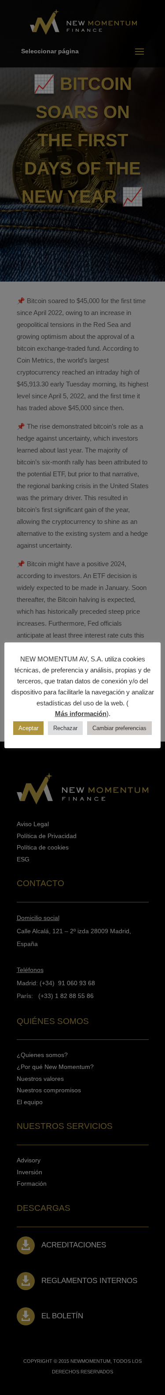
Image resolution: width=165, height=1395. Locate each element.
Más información (80, 713)
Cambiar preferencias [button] (119, 728)
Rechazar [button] (65, 728)
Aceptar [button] (28, 728)
